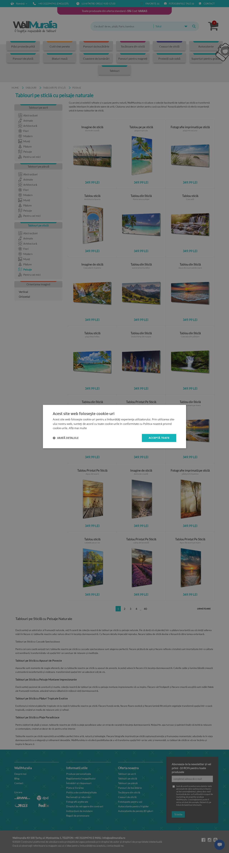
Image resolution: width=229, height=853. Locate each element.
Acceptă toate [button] (159, 437)
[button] (66, 438)
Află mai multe (78, 428)
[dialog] (114, 426)
